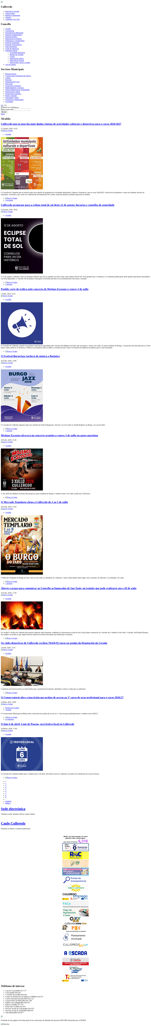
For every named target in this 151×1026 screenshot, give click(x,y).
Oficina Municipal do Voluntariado (17, 90)
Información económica (13, 39)
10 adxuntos (9, 719)
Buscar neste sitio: (7, 109)
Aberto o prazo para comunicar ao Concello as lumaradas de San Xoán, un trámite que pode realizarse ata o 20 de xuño (68, 588)
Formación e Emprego (13, 86)
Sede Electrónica (11, 47)
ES (2, 105)
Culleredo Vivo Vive (12, 19)
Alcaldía (8, 134)
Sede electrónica (13, 809)
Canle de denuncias (12, 49)
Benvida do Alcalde (12, 11)
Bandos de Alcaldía (16, 55)
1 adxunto (8, 284)
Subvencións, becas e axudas (20, 62)
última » (8, 803)
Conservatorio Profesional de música (18, 76)
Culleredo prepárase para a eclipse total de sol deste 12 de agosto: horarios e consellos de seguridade (57, 204)
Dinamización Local (12, 82)
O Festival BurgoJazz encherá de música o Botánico (30, 356)
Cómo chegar (10, 13)
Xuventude (9, 102)
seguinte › (8, 801)
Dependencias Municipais (14, 33)
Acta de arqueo (10, 64)
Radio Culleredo (11, 96)
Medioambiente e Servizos (14, 88)
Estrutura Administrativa (13, 35)
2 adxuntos (9, 200)
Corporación (9, 31)
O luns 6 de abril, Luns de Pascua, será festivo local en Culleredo (37, 724)
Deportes (8, 80)
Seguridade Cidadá (12, 98)
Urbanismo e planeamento (14, 100)
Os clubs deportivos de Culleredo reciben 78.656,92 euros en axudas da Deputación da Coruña (54, 643)
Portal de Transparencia (13, 45)
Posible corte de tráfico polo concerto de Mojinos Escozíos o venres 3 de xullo (44, 289)
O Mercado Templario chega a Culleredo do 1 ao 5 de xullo (34, 502)
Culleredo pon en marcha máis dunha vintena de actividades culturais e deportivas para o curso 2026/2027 (61, 123)
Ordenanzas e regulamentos (15, 41)
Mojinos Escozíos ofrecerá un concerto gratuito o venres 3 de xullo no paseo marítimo (49, 435)
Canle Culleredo (13, 823)
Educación (9, 84)
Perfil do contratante (12, 43)
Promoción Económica (13, 94)
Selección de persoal (17, 61)
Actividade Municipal (17, 53)
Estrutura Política (11, 37)
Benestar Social (10, 74)
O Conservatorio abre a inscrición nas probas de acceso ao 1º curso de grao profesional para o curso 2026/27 (62, 697)
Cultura (8, 78)
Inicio (3, 114)
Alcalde (8, 29)
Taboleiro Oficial (11, 51)
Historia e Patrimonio (12, 15)
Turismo (8, 17)
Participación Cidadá (12, 92)
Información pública (17, 59)
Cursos (12, 57)
